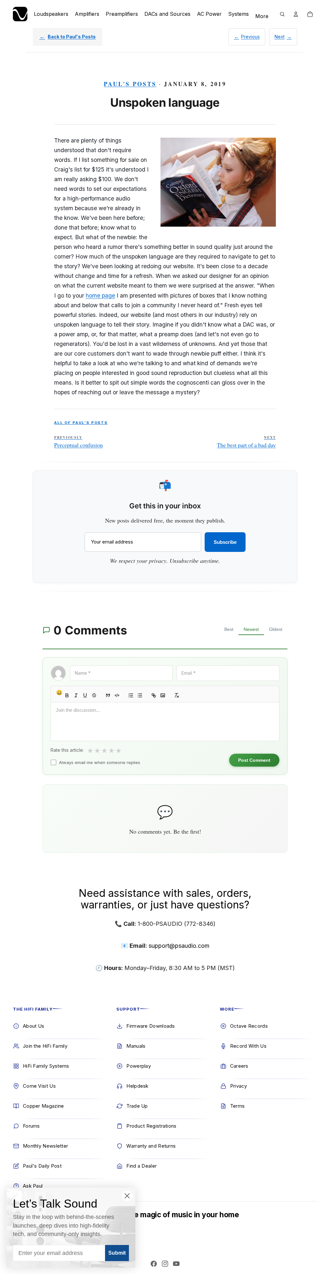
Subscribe (225, 542)
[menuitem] (262, 16)
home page (100, 295)
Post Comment (254, 760)
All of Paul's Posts (81, 422)
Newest (251, 629)
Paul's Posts (130, 84)
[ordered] (130, 695)
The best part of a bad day (246, 442)
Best (228, 629)
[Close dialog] (127, 1195)
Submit (117, 1253)
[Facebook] (154, 1264)
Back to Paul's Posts (72, 36)
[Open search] (282, 14)
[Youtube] (176, 1264)
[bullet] (139, 695)
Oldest (275, 629)
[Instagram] (165, 1264)
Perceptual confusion (78, 442)
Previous (250, 36)
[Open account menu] (296, 14)
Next (280, 36)
